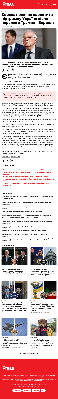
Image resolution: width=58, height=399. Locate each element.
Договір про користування (29, 386)
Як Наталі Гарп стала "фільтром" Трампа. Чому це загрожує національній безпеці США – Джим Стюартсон (43, 272)
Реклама (24, 384)
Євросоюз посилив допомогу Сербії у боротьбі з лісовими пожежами (27, 221)
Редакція (15, 384)
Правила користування (37, 384)
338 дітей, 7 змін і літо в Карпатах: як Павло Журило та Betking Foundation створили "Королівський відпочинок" (43, 342)
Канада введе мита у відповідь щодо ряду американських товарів (26, 226)
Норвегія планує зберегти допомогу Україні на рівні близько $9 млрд (26, 202)
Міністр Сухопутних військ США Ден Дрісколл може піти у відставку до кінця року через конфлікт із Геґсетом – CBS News (27, 216)
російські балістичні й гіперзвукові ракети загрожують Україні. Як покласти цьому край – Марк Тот (14, 342)
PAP (23, 81)
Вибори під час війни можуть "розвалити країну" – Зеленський (24, 230)
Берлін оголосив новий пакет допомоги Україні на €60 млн (25, 170)
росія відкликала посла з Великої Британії (16, 207)
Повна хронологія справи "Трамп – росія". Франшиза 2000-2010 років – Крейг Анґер (14, 271)
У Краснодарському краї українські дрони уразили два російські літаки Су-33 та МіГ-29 (27, 197)
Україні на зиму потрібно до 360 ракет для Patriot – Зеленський (24, 234)
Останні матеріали (8, 245)
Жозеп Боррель (6, 156)
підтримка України (15, 156)
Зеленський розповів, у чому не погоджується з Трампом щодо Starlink (27, 239)
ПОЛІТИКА (4, 11)
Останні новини (7, 194)
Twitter (36, 390)
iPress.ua (36, 376)
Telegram (26, 390)
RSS (43, 390)
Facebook (17, 390)
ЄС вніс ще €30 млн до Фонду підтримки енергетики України (25, 177)
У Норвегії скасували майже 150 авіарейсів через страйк (22, 211)
